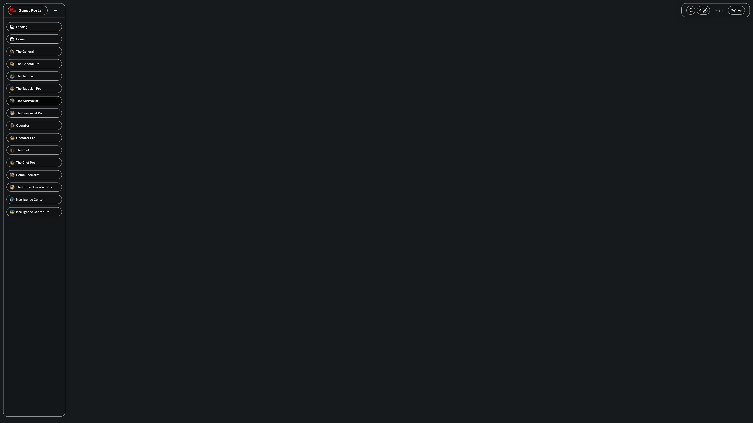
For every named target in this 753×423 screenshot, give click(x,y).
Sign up (736, 10)
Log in (719, 10)
